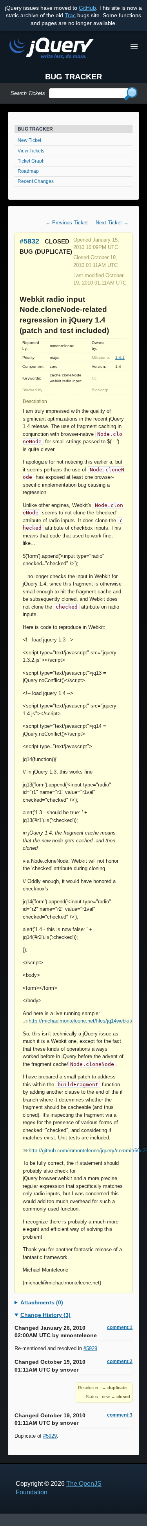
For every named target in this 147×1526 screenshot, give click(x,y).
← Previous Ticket (66, 223)
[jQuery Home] (51, 49)
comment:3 (119, 1415)
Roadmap (28, 171)
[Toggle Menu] (134, 46)
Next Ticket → (112, 223)
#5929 (90, 1348)
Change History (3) (45, 1315)
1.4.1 (120, 357)
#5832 (29, 241)
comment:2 (119, 1361)
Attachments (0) (41, 1302)
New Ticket (29, 140)
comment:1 (119, 1327)
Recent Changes (36, 181)
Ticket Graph (31, 161)
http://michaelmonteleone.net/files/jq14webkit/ (80, 1021)
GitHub (87, 8)
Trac (70, 15)
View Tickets (31, 151)
